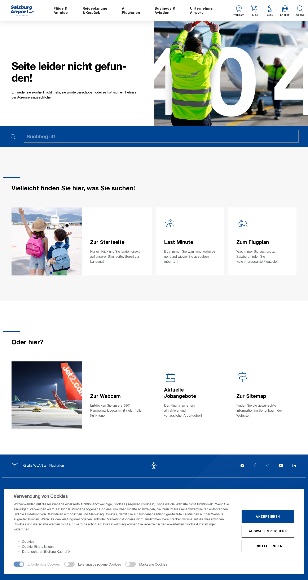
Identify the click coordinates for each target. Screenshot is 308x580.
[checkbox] (37, 564)
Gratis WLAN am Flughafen (43, 465)
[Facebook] (255, 466)
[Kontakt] (242, 466)
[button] (300, 10)
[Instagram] (267, 466)
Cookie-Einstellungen (200, 524)
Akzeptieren (268, 516)
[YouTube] (281, 466)
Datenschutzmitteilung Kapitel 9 (46, 551)
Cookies (28, 541)
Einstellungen (268, 546)
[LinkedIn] (294, 466)
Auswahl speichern (268, 531)
